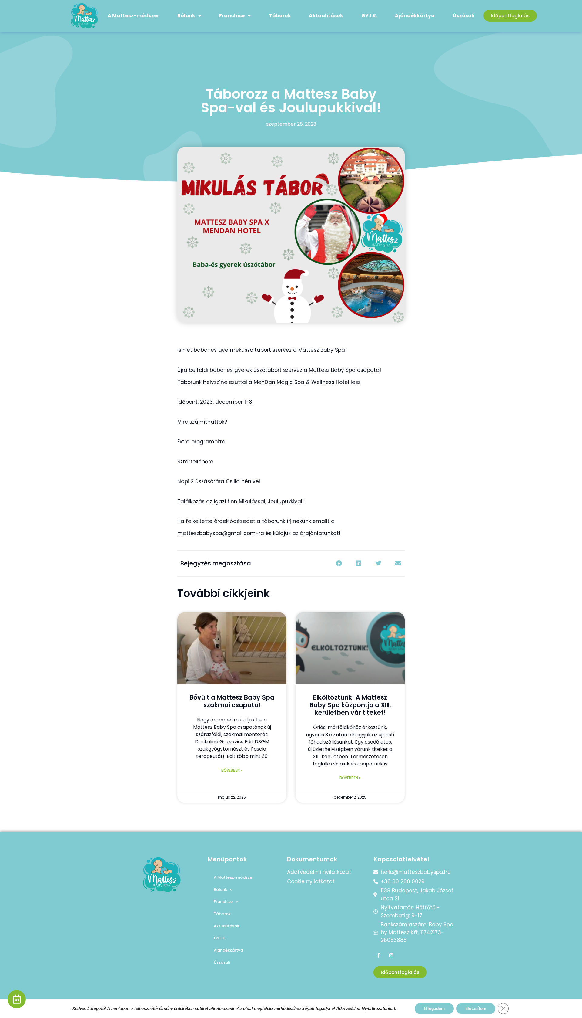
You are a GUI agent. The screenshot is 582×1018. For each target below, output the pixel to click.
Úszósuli (463, 15)
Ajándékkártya (415, 15)
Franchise (232, 15)
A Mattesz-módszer (133, 15)
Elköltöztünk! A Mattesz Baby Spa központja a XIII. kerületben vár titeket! (350, 705)
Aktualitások (326, 15)
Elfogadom (434, 1008)
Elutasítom (475, 1008)
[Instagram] (391, 955)
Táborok (280, 15)
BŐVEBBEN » (231, 770)
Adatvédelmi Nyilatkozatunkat (365, 1008)
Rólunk (186, 15)
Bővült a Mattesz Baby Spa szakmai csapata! (231, 701)
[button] (339, 563)
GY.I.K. (369, 15)
